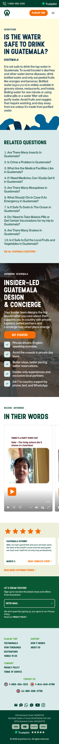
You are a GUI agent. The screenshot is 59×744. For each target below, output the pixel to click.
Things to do (10, 656)
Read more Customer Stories (19, 570)
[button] (8, 507)
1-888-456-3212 (16, 3)
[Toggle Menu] (53, 13)
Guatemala (11, 59)
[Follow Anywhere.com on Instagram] (43, 705)
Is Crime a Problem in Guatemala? (29, 162)
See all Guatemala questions (19, 251)
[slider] (6, 502)
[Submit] (52, 603)
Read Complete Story (39, 561)
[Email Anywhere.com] (16, 705)
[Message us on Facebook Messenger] (31, 705)
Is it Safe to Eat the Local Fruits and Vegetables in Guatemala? (29, 242)
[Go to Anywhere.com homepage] (7, 13)
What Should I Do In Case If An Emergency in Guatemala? (25, 199)
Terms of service (13, 671)
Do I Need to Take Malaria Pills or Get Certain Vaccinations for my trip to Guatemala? (29, 220)
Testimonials (11, 643)
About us (35, 647)
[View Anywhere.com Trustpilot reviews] (49, 3)
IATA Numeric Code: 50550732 (29, 715)
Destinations (11, 651)
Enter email (12, 603)
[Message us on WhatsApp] (26, 705)
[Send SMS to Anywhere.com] (21, 705)
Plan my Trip (38, 12)
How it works (38, 643)
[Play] (12, 491)
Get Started (20, 335)
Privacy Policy (20, 617)
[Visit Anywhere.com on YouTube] (37, 705)
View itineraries (12, 647)
